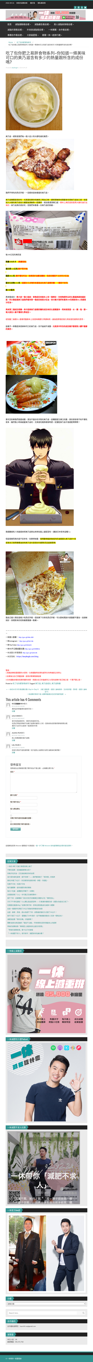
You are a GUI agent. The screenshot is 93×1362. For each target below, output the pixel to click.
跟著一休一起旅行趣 (51, 34)
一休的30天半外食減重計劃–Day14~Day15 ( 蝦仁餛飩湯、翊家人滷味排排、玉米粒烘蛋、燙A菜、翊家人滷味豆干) (46, 690)
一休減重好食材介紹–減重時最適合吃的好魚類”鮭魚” (46, 694)
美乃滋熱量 (56, 683)
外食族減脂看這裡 (35, 29)
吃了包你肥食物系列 (24, 42)
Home (11, 42)
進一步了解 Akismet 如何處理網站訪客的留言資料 (53, 846)
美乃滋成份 (46, 683)
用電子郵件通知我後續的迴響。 (21, 818)
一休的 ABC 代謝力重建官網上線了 (19, 866)
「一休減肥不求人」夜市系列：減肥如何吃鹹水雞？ (25, 933)
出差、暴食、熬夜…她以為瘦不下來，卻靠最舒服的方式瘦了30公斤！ (32, 912)
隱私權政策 (42, 3)
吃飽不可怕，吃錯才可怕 (16, 884)
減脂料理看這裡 (14, 29)
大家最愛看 (32, 34)
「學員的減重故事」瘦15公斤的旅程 (20, 930)
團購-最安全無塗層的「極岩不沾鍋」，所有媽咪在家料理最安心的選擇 (31, 923)
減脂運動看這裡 (22, 24)
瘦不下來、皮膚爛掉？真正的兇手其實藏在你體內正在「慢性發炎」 (31, 898)
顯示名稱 (14, 795)
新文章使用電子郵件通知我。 (20, 824)
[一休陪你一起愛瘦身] (46, 15)
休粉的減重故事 (21, 3)
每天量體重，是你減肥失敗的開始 (19, 887)
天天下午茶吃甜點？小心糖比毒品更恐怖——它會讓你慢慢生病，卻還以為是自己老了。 (38, 901)
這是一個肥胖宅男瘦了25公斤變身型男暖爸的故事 (25, 908)
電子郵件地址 (15, 802)
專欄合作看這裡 (14, 34)
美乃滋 (38, 683)
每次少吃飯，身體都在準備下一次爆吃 (20, 891)
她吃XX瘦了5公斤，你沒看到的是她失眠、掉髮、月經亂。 (27, 880)
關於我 (32, 3)
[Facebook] (75, 7)
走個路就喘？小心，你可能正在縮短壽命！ (22, 894)
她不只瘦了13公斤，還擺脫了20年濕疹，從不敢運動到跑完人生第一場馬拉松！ (35, 915)
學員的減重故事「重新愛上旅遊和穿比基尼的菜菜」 (25, 926)
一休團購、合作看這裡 (58, 29)
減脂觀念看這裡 (41, 24)
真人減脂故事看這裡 (63, 24)
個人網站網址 (15, 809)
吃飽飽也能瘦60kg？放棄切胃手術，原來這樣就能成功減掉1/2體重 (30, 905)
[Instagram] (78, 7)
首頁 (9, 24)
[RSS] (82, 7)
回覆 (13, 711)
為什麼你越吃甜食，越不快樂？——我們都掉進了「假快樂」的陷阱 (31, 877)
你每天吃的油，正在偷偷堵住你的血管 (20, 873)
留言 (12, 772)
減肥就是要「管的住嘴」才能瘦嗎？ (20, 919)
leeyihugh (15, 68)
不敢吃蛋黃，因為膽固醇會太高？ (19, 870)
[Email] (85, 7)
